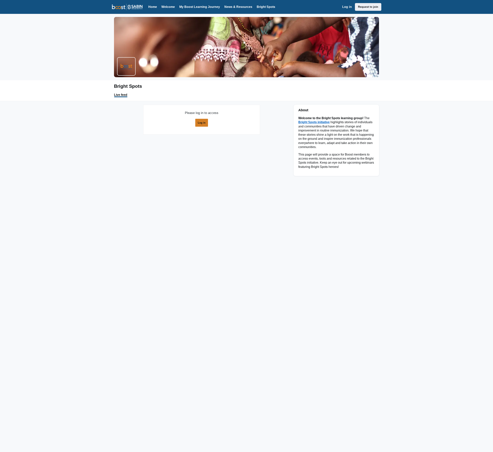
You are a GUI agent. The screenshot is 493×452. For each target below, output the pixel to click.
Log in (347, 6)
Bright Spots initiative (314, 122)
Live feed (120, 94)
